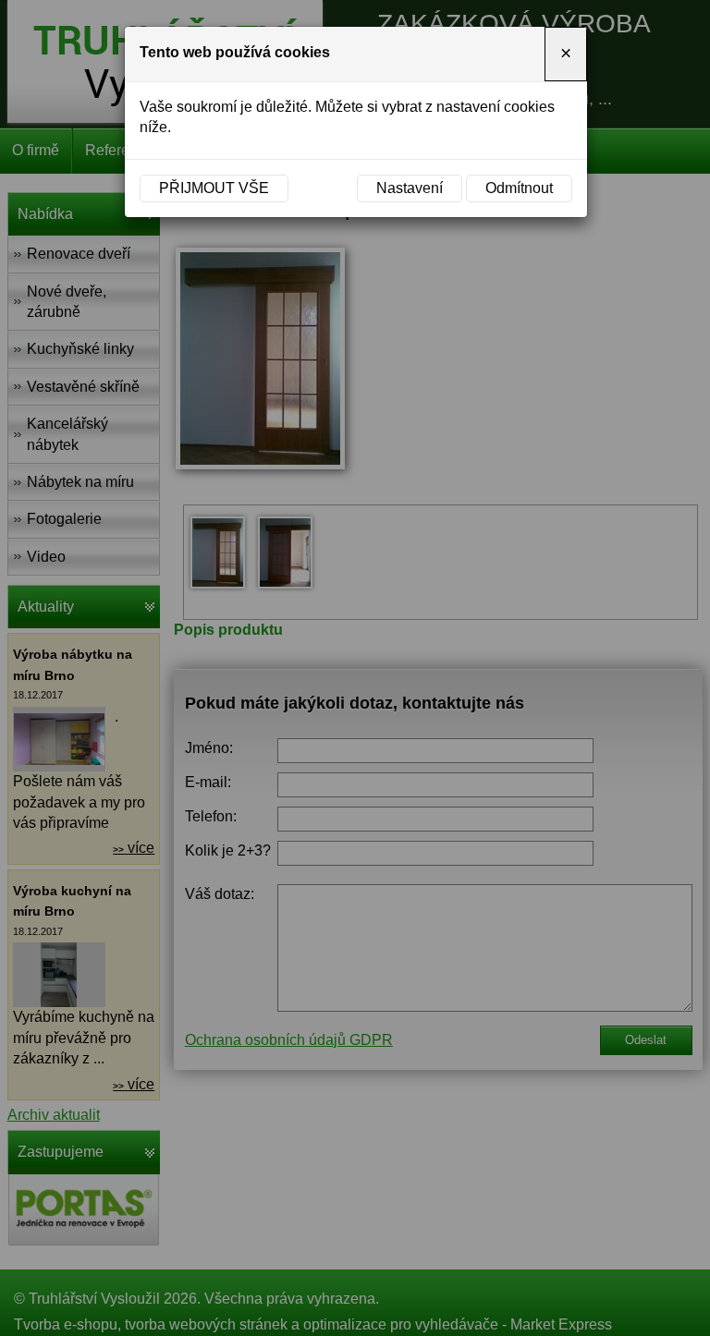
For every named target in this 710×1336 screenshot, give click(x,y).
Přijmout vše (214, 188)
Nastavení (409, 188)
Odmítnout (519, 188)
